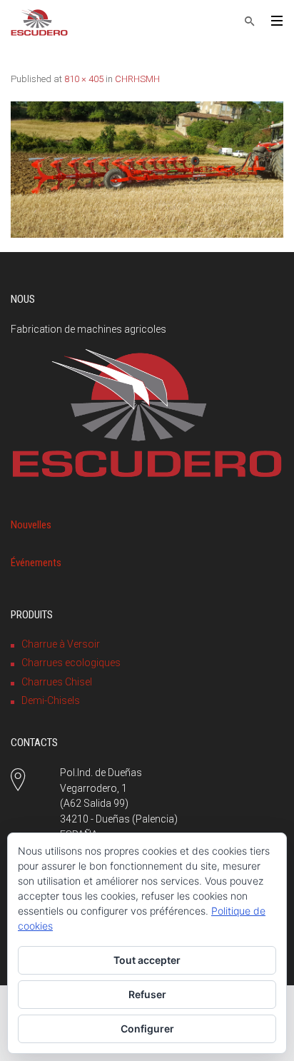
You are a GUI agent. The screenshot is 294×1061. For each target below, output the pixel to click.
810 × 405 (83, 79)
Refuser (147, 994)
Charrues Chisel (56, 682)
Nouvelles (31, 524)
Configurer (147, 1028)
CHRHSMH (137, 79)
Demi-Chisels (50, 700)
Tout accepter (147, 960)
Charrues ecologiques (71, 662)
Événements (36, 562)
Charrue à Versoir (60, 644)
